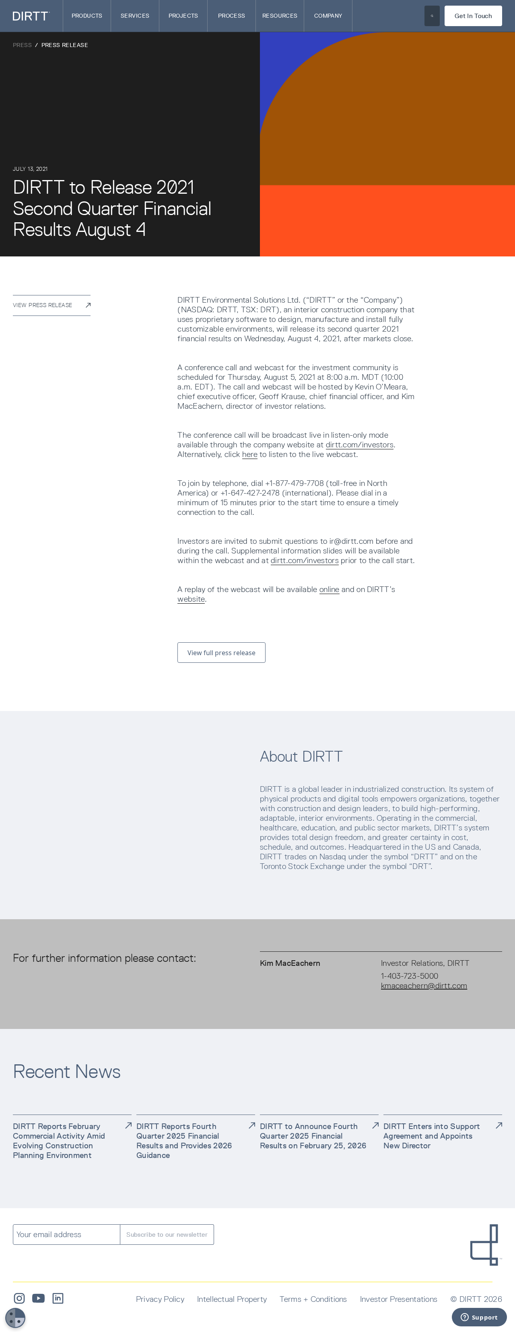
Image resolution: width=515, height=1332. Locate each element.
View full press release (221, 652)
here (250, 454)
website (191, 598)
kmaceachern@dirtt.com (424, 985)
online (329, 589)
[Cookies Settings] (15, 1318)
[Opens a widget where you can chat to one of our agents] (479, 1318)
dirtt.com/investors (360, 444)
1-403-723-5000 (409, 975)
